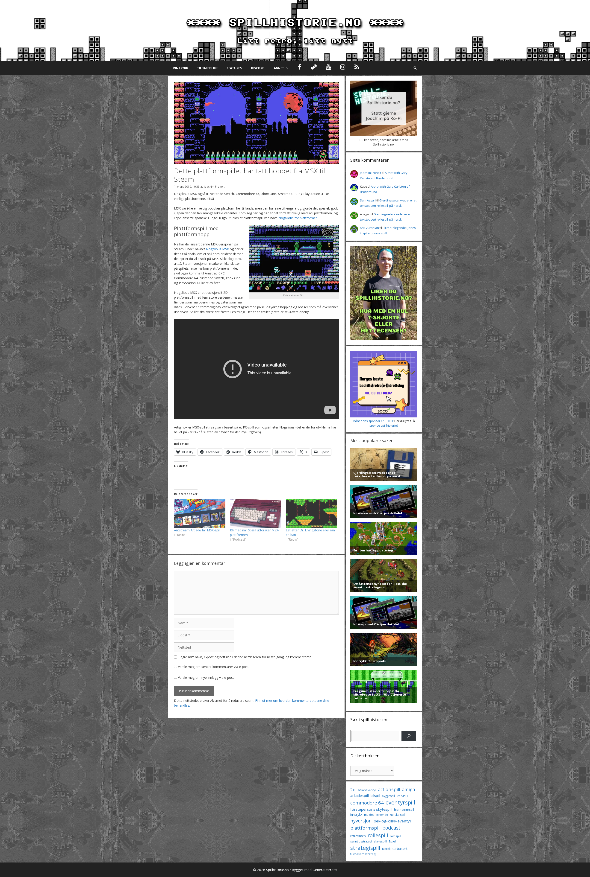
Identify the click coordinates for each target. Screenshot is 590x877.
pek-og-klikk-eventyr (392, 821)
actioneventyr (366, 790)
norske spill (397, 815)
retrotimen (358, 836)
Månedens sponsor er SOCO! (373, 421)
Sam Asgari (368, 200)
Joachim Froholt (214, 186)
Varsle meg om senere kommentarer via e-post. (213, 666)
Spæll (392, 841)
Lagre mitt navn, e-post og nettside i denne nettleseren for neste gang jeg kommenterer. (245, 657)
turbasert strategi (363, 854)
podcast (391, 827)
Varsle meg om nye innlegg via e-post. (206, 677)
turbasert (399, 848)
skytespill (380, 841)
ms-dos (369, 815)
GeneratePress (325, 869)
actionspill (389, 789)
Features (234, 68)
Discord (258, 68)
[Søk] (408, 736)
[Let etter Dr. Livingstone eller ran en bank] (311, 513)
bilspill (375, 795)
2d (353, 789)
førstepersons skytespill (371, 809)
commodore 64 (367, 802)
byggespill (388, 796)
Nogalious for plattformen (298, 218)
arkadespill (359, 795)
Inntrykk (180, 68)
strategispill (365, 847)
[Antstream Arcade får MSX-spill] (199, 513)
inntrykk (356, 814)
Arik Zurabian (369, 228)
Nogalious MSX (217, 249)
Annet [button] (279, 68)
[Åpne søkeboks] (415, 68)
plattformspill (365, 828)
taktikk (386, 849)
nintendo (382, 815)
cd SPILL (402, 796)
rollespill (378, 835)
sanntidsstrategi (361, 841)
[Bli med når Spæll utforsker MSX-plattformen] (255, 513)
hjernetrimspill (404, 809)
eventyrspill (400, 802)
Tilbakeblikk (207, 68)
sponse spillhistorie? (383, 425)
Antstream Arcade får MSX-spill (197, 530)
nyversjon (361, 820)
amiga (408, 789)
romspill (395, 836)
